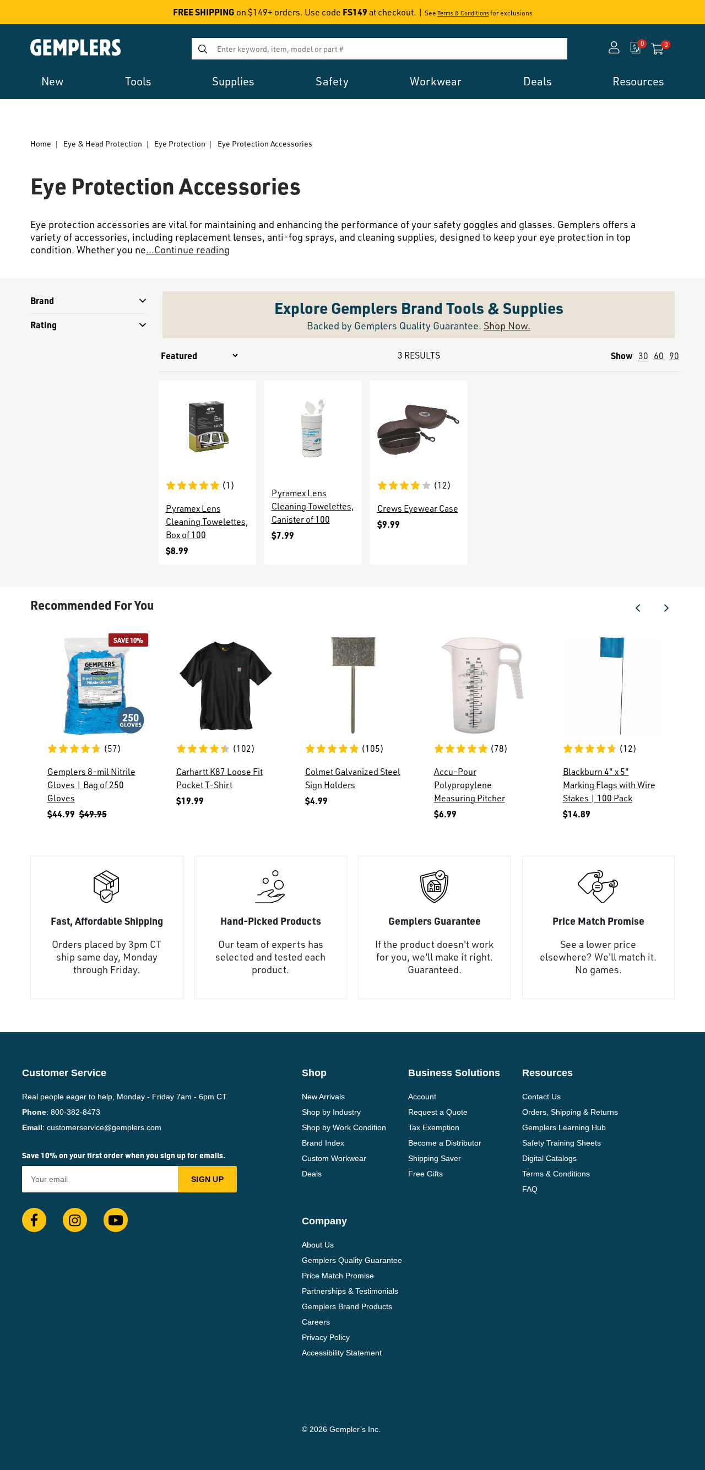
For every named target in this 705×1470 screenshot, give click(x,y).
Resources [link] (638, 81)
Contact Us (541, 1096)
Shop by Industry (331, 1112)
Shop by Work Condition (344, 1127)
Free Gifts (425, 1173)
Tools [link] (138, 81)
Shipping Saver (434, 1158)
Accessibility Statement (342, 1352)
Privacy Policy (326, 1337)
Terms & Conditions (463, 13)
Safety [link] (332, 81)
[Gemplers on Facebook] (34, 1220)
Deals (312, 1173)
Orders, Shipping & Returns (570, 1112)
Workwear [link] (436, 81)
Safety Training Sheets (561, 1142)
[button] (638, 608)
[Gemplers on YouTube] (116, 1220)
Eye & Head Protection (102, 143)
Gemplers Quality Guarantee (352, 1260)
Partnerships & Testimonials (350, 1291)
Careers (316, 1321)
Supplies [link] (233, 81)
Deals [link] (537, 81)
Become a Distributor (444, 1142)
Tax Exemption (433, 1127)
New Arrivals (323, 1096)
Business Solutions (454, 1072)
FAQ (530, 1189)
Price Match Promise (338, 1275)
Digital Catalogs (549, 1158)
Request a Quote (438, 1112)
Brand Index (323, 1142)
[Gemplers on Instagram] (75, 1220)
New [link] (52, 81)
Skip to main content (47, 15)
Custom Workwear (334, 1158)
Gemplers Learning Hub (564, 1127)
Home (40, 143)
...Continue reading (188, 249)
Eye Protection (179, 143)
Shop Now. (507, 325)
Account (422, 1096)
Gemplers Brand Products (347, 1306)
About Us (318, 1244)
